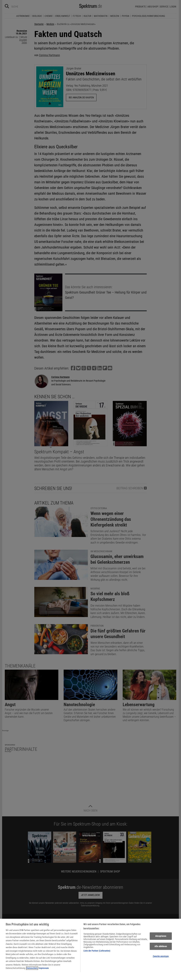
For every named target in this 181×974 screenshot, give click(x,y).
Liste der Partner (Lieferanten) (96, 950)
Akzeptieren (160, 936)
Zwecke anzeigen (161, 956)
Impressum (44, 968)
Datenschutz (32, 968)
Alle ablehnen (160, 946)
